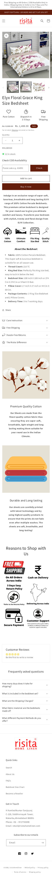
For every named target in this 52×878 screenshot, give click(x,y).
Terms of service (20, 872)
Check (39, 168)
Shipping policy (35, 872)
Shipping (15, 130)
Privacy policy (43, 868)
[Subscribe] (42, 842)
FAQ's (8, 780)
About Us (10, 774)
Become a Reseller (14, 793)
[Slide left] (3, 87)
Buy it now (26, 186)
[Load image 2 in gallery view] (26, 87)
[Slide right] (49, 87)
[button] (3, 21)
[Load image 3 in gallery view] (39, 87)
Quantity (5, 135)
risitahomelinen (16, 868)
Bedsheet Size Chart (15, 787)
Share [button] (8, 310)
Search (9, 767)
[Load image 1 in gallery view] (13, 87)
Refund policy (30, 868)
